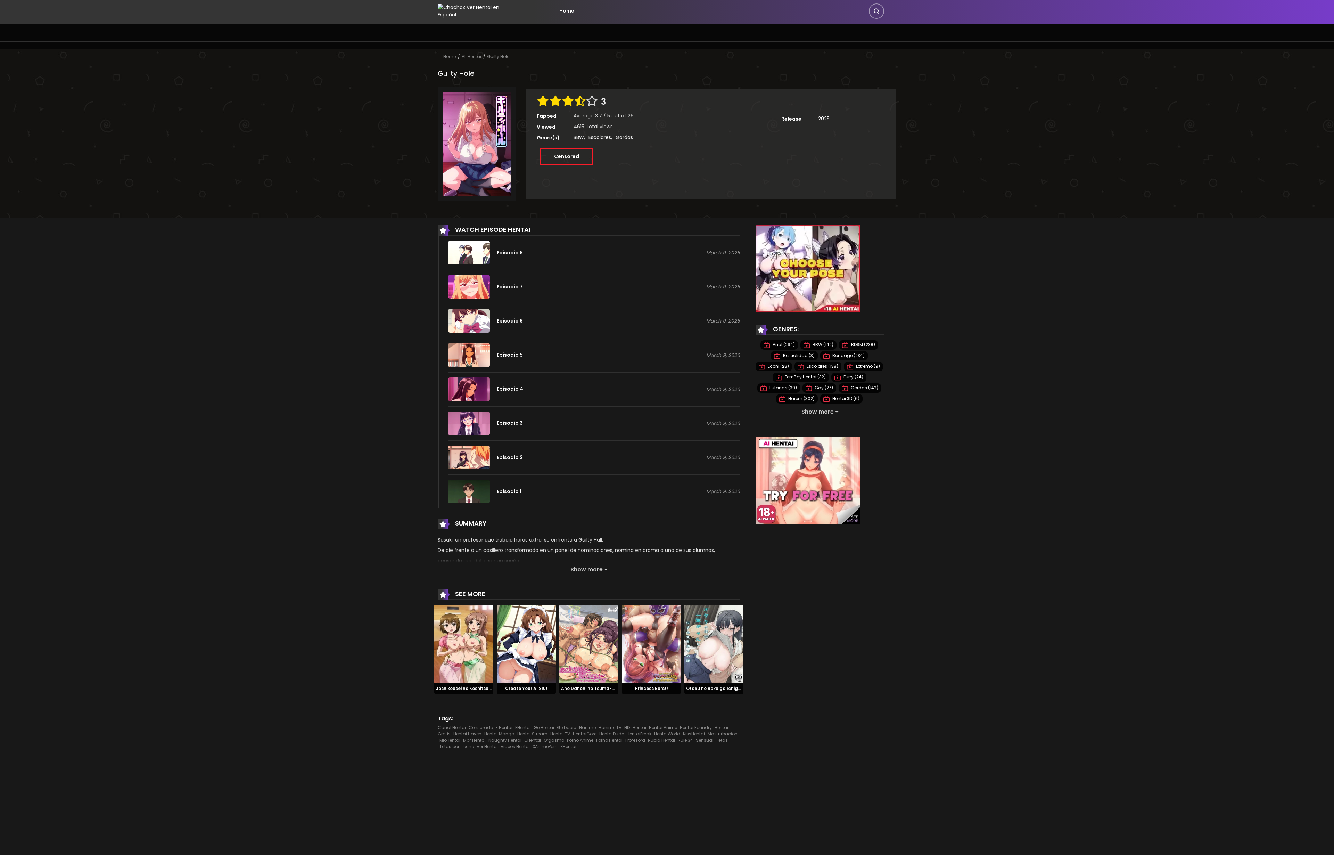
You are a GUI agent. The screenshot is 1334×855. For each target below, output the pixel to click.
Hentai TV (560, 734)
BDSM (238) (862, 345)
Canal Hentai (452, 728)
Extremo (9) (867, 366)
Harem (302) (801, 398)
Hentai (639, 728)
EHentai (523, 728)
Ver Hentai (487, 746)
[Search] (876, 11)
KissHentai (694, 734)
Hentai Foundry (696, 728)
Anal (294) (783, 345)
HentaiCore (584, 734)
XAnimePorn (545, 746)
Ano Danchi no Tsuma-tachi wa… (597, 688)
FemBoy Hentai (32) (805, 377)
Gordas (624, 137)
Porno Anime (580, 740)
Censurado (481, 728)
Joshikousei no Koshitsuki (464, 688)
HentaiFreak (639, 734)
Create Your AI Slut (526, 688)
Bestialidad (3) (798, 355)
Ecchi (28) (778, 366)
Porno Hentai (609, 740)
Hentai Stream (532, 734)
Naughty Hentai (504, 740)
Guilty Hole (498, 56)
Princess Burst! (651, 688)
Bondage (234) (848, 355)
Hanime (587, 728)
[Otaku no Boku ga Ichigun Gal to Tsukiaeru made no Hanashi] (713, 644)
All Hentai (471, 56)
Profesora (635, 740)
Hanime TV (610, 728)
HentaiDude (611, 734)
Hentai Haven (467, 734)
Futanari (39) (782, 388)
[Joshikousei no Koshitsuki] (463, 644)
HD (627, 728)
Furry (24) (852, 377)
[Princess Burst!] (651, 644)
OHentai (532, 740)
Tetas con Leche (456, 746)
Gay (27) (823, 388)
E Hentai (504, 728)
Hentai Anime (663, 728)
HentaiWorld (667, 734)
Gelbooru (566, 728)
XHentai (568, 746)
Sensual (704, 740)
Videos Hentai (515, 746)
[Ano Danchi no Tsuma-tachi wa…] (588, 644)
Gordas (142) (864, 388)
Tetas (722, 740)
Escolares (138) (822, 366)
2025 (824, 118)
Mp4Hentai (474, 740)
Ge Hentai (544, 728)
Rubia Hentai (661, 740)
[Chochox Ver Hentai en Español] (478, 10)
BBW (579, 137)
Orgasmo (554, 740)
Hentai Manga (499, 734)
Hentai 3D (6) (845, 398)
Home (566, 10)
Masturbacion (723, 734)
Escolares (599, 137)
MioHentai (449, 740)
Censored (566, 156)
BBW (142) (822, 345)
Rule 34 (685, 740)
